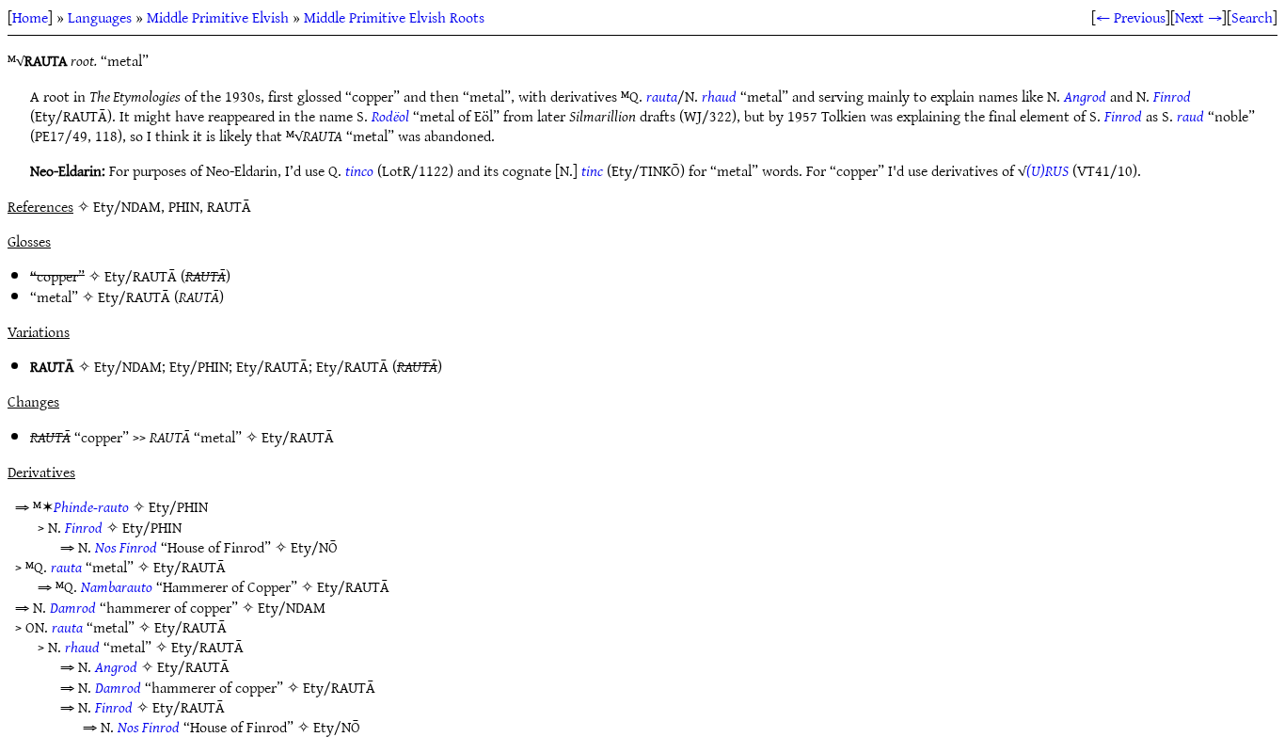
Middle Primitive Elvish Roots (394, 17)
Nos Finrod (126, 547)
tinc (592, 170)
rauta (661, 96)
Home (30, 17)
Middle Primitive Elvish (218, 17)
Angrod (1085, 96)
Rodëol (390, 116)
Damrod (73, 607)
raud (1190, 116)
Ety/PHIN (199, 366)
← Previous (1131, 17)
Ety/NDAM (128, 366)
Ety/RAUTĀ (140, 276)
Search (1252, 17)
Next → (1198, 17)
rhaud (719, 96)
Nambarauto (116, 586)
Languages (100, 17)
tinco (359, 170)
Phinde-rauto (91, 506)
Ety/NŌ (314, 547)
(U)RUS (1047, 170)
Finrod (1172, 96)
